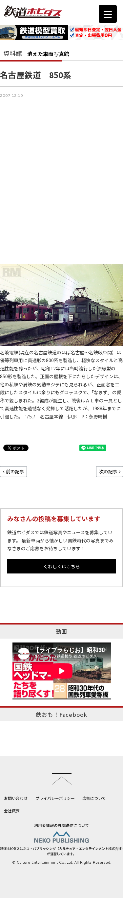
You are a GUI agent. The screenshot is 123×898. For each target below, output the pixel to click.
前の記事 (15, 471)
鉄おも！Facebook (61, 714)
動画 (62, 631)
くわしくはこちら (61, 566)
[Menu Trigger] (108, 14)
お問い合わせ (16, 798)
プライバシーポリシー (55, 798)
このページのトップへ (62, 779)
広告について (94, 798)
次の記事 (108, 471)
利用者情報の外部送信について (61, 825)
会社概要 (12, 810)
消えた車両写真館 (48, 54)
